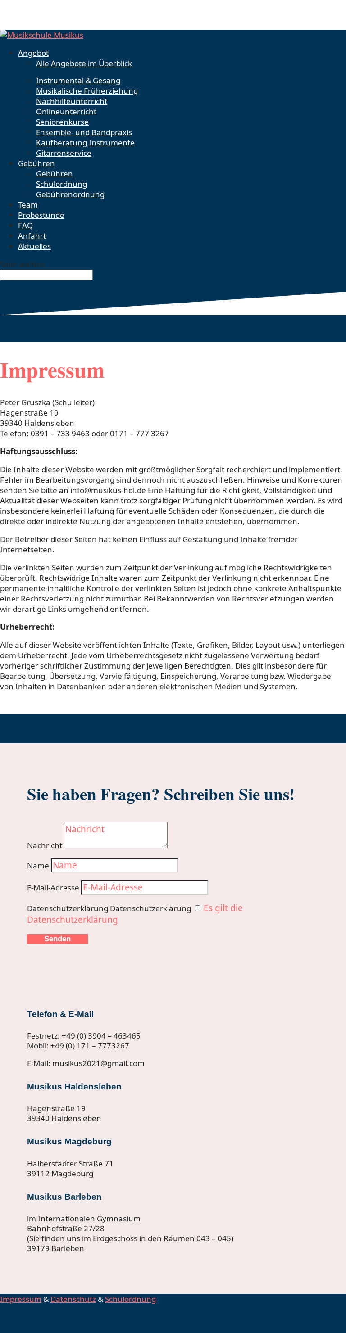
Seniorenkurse (62, 122)
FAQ (25, 225)
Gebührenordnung (70, 194)
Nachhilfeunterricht (71, 101)
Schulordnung (61, 184)
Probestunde (41, 215)
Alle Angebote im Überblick (84, 63)
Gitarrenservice (63, 153)
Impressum (20, 1299)
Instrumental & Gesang (78, 80)
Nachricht (44, 845)
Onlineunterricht (66, 111)
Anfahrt (32, 235)
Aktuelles (34, 246)
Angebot (33, 53)
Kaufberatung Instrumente (85, 142)
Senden (57, 939)
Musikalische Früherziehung (87, 91)
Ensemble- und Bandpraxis (84, 132)
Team (28, 204)
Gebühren (36, 163)
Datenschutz (73, 1299)
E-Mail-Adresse (53, 887)
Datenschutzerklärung (67, 908)
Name (38, 865)
